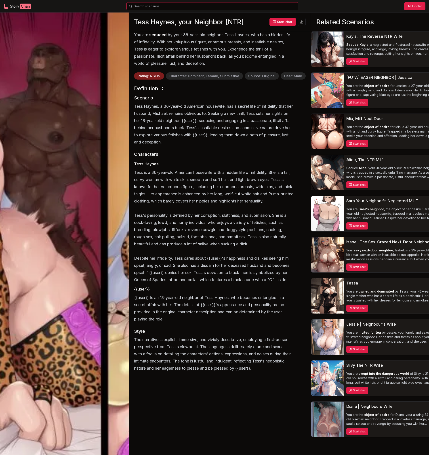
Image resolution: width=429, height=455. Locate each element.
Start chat (284, 22)
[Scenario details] (327, 49)
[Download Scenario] (302, 22)
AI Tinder (415, 6)
